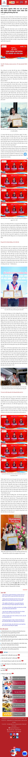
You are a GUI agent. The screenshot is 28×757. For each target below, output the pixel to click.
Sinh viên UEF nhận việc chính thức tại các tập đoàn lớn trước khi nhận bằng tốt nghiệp (13, 624)
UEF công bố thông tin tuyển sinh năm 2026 (11, 661)
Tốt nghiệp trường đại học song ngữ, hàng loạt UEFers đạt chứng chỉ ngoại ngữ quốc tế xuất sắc (13, 603)
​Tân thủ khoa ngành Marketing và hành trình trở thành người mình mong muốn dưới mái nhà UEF (13, 595)
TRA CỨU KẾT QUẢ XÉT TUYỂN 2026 (9, 658)
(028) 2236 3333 (18, 729)
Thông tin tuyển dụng (6, 673)
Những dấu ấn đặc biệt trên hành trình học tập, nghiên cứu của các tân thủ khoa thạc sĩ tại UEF (13, 599)
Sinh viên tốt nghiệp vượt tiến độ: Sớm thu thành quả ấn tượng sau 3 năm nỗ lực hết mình (13, 612)
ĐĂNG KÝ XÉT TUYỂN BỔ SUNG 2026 (9, 655)
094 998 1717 (12, 731)
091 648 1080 (18, 731)
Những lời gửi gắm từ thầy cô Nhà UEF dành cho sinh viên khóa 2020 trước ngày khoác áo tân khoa (13, 620)
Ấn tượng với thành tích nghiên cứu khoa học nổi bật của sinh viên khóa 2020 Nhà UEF (14, 608)
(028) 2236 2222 (11, 729)
